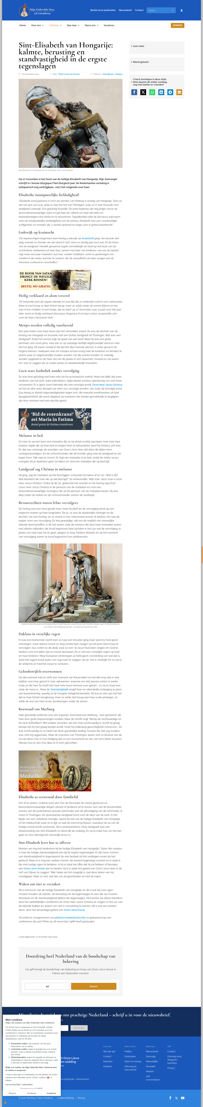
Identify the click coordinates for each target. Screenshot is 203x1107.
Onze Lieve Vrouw (34, 868)
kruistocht (88, 238)
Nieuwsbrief (125, 10)
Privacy (171, 1068)
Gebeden (107, 1061)
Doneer (177, 25)
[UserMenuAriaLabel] (181, 10)
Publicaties (130, 1056)
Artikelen (54, 25)
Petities (128, 1051)
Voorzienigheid (59, 689)
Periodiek (150, 1066)
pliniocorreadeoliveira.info (70, 917)
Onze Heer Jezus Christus (107, 384)
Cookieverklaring (65, 1098)
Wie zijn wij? (109, 1051)
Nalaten (150, 1071)
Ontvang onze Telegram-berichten (174, 1059)
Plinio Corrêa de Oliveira (69, 74)
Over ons (36, 25)
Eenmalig (150, 1056)
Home (22, 25)
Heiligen (118, 74)
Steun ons (90, 25)
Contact (139, 10)
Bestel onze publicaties (103, 10)
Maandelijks (152, 1061)
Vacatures (109, 25)
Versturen (79, 1028)
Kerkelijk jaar (108, 74)
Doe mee (72, 25)
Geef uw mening (133, 1061)
